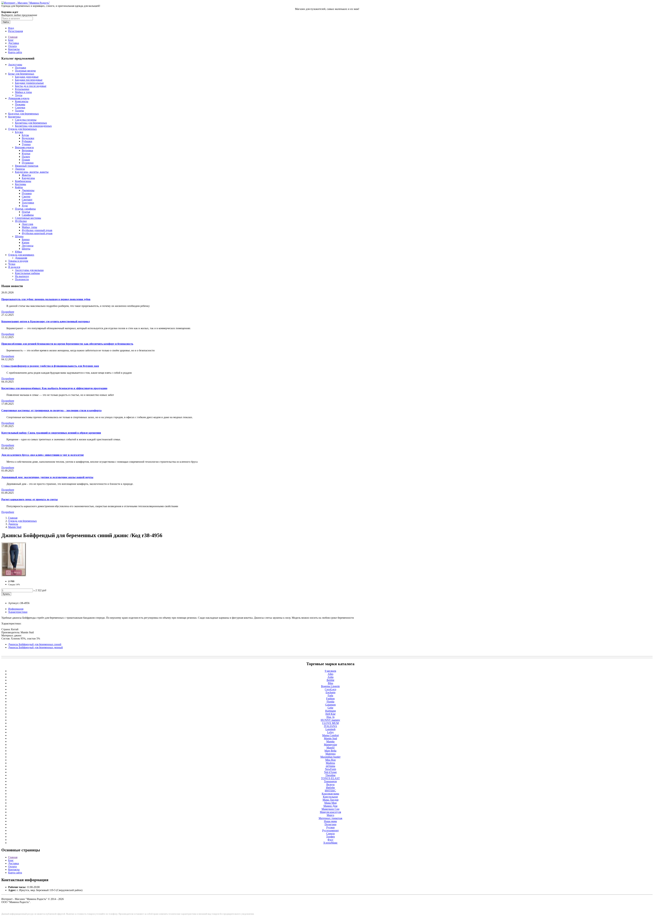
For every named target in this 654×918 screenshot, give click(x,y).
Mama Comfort (330, 735)
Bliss (330, 683)
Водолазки (28, 138)
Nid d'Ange (330, 772)
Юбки (18, 251)
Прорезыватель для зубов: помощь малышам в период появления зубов (45, 299)
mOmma (330, 766)
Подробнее (7, 311)
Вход (11, 28)
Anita (330, 677)
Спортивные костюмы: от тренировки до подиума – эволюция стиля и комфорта (51, 410)
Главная (12, 36)
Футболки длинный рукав (37, 230)
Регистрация (15, 31)
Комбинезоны (23, 181)
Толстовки (28, 202)
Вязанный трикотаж (26, 165)
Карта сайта (15, 52)
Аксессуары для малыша (29, 270)
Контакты (14, 49)
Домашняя (21, 257)
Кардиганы (28, 178)
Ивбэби (330, 787)
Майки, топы (29, 227)
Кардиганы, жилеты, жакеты (32, 171)
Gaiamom (330, 704)
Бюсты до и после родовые (30, 86)
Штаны (19, 236)
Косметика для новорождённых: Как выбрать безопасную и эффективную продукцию (54, 388)
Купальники (22, 89)
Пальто (26, 156)
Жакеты (26, 175)
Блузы (25, 135)
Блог (11, 40)
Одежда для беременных (22, 129)
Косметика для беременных (31, 122)
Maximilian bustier (330, 756)
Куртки (26, 153)
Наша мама (330, 821)
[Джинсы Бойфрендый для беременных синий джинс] (13, 575)
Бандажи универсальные (29, 82)
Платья (26, 211)
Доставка (13, 43)
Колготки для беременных (23, 113)
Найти (6, 22)
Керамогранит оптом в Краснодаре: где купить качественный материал (45, 321)
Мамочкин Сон (330, 809)
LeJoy (330, 732)
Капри (25, 242)
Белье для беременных (21, 73)
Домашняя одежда (18, 98)
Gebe (330, 707)
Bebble (330, 680)
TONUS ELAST (330, 778)
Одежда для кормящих (21, 254)
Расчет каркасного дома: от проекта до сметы (29, 499)
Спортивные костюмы (28, 218)
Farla (330, 695)
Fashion (330, 698)
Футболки (21, 221)
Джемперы (28, 190)
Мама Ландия (330, 799)
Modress (330, 763)
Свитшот (27, 199)
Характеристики (17, 611)
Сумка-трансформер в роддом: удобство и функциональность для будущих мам (50, 365)
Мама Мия (330, 802)
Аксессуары (15, 64)
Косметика (14, 116)
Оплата (12, 46)
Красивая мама (330, 793)
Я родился (14, 267)
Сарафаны (28, 214)
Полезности (22, 279)
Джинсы (20, 168)
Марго (330, 815)
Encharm (330, 692)
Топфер (330, 836)
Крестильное (330, 796)
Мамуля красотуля (330, 812)
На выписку (22, 276)
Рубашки (27, 141)
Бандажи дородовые (26, 76)
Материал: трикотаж (330, 818)
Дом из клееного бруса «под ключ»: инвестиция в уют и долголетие (42, 454)
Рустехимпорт (330, 830)
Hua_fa (330, 716)
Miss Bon (330, 759)
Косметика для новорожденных (33, 125)
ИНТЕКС (330, 790)
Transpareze (330, 781)
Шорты (26, 248)
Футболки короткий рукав (37, 233)
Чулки (11, 264)
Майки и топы (23, 92)
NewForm (330, 769)
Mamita (330, 741)
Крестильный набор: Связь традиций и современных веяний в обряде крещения (51, 432)
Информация (15, 608)
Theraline (330, 775)
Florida (330, 701)
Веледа (330, 784)
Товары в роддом (18, 260)
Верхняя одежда (24, 147)
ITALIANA (330, 726)
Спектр (330, 833)
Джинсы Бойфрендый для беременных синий (34, 644)
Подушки (20, 67)
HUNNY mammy (330, 720)
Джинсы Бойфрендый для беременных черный (35, 647)
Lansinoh (330, 729)
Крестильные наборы (27, 273)
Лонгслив (27, 224)
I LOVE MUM (330, 723)
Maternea (330, 753)
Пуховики (28, 162)
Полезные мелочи (25, 70)
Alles (330, 674)
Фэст (330, 839)
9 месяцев (330, 670)
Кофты (19, 187)
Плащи (26, 159)
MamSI (330, 747)
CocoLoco (330, 689)
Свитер (26, 196)
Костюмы (20, 184)
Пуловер (27, 193)
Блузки (19, 132)
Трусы (18, 95)
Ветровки (27, 150)
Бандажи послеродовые (28, 79)
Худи (25, 205)
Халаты (19, 110)
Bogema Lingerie (330, 686)
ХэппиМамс (330, 842)
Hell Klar (330, 713)
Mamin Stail (14, 527)
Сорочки (20, 107)
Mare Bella (330, 750)
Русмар (330, 827)
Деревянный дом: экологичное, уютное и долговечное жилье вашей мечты (47, 477)
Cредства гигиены (25, 119)
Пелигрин (330, 824)
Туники (26, 144)
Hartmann (330, 710)
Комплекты (21, 101)
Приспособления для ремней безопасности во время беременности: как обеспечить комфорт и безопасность (67, 343)
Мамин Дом (330, 805)
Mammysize (330, 744)
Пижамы (20, 104)
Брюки (26, 239)
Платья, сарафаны (25, 208)
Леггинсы (27, 245)
